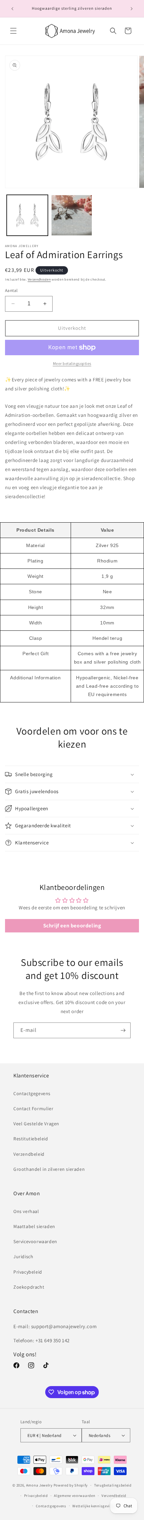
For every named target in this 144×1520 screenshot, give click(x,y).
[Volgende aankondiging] (131, 8)
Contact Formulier (33, 1109)
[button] (13, 30)
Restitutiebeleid (30, 1139)
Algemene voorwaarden (74, 1495)
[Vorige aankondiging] (12, 8)
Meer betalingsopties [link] (72, 363)
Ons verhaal (26, 1211)
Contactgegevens (32, 1093)
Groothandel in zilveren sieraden (49, 1169)
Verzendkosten (39, 279)
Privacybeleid (27, 1272)
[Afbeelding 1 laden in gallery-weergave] (27, 215)
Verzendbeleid (29, 1154)
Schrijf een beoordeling (72, 925)
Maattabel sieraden (34, 1226)
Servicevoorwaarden (35, 1241)
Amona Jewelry (39, 1485)
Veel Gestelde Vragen (36, 1124)
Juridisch (23, 1256)
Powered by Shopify (71, 1485)
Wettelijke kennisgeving (93, 1506)
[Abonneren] (123, 1030)
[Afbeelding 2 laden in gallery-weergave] (71, 215)
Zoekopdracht (28, 1287)
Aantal (11, 290)
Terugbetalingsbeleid (113, 1485)
